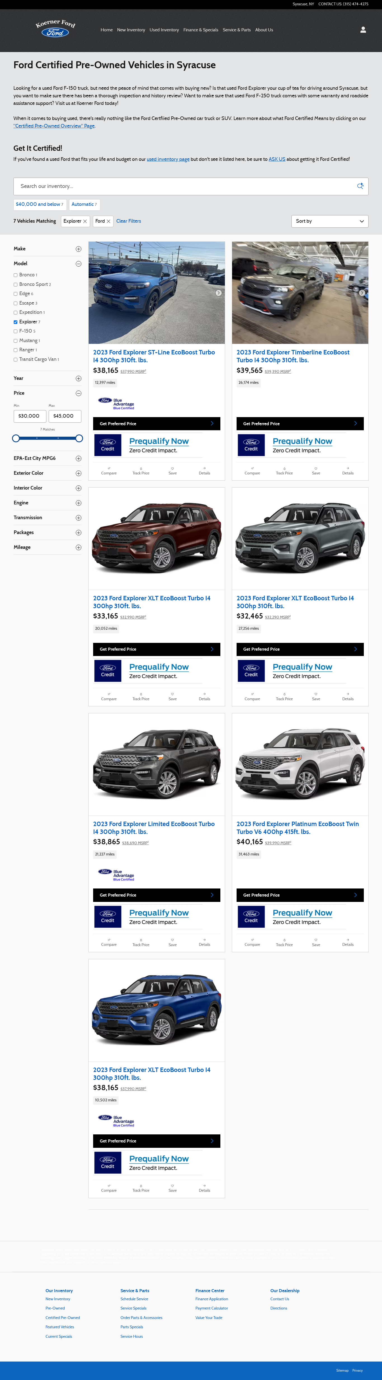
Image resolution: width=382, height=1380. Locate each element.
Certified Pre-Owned (63, 1318)
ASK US (277, 159)
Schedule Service (134, 1299)
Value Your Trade (208, 1318)
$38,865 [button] (121, 841)
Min (16, 406)
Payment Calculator (211, 1308)
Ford (100, 221)
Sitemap (342, 1370)
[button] (156, 383)
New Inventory (58, 1299)
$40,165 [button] (264, 841)
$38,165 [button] (119, 370)
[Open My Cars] (362, 30)
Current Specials (59, 1337)
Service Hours (132, 1337)
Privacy (357, 1370)
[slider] (16, 438)
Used (164, 30)
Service (237, 30)
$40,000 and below (39, 204)
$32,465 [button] (264, 615)
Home (107, 30)
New (131, 30)
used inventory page (168, 159)
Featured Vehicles (60, 1327)
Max (52, 406)
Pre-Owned (55, 1308)
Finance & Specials (200, 30)
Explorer (72, 221)
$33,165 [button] (119, 615)
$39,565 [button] (264, 370)
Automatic (84, 204)
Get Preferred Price (118, 423)
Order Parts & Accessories (141, 1318)
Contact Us (279, 1299)
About (264, 30)
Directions (278, 1308)
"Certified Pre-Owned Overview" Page (54, 126)
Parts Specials (132, 1327)
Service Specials (134, 1308)
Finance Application (211, 1299)
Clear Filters (128, 221)
